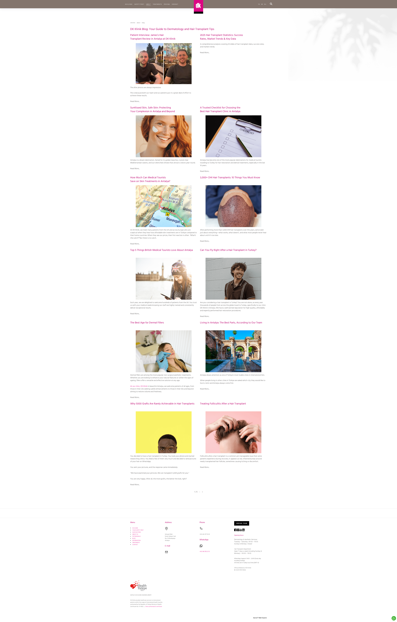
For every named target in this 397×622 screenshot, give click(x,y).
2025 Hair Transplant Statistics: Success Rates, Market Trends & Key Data (221, 37)
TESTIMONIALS (136, 536)
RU (265, 4)
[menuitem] (128, 4)
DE (262, 4)
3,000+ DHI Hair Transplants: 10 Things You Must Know (230, 177)
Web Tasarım (263, 618)
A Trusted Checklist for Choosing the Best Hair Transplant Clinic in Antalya (220, 109)
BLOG (134, 538)
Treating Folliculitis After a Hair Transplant (223, 403)
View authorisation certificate (153, 606)
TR (259, 4)
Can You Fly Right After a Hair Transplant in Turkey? (228, 250)
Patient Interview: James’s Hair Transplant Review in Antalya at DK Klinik (152, 37)
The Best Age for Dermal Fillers (147, 322)
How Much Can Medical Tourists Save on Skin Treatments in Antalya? (150, 179)
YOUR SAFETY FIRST (137, 530)
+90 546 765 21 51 (205, 551)
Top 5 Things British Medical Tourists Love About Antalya (161, 250)
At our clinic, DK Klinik (138, 386)
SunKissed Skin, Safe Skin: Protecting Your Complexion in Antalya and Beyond (152, 109)
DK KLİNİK (135, 528)
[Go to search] (271, 4)
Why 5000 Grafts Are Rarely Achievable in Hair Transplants (162, 403)
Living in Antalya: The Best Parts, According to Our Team (231, 322)
